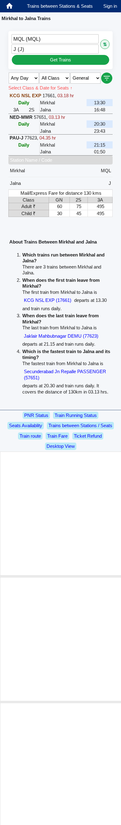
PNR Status (36, 415)
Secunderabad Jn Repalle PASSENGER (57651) (65, 374)
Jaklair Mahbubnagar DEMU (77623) (61, 336)
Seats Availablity (25, 425)
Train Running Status (76, 415)
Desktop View (61, 446)
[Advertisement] (60, 513)
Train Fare (57, 436)
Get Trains (60, 59)
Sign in (110, 6)
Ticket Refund (88, 436)
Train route (30, 436)
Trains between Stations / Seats (80, 425)
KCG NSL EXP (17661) (47, 300)
